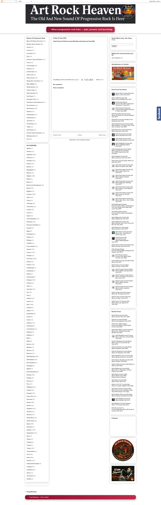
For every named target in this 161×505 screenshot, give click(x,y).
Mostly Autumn (31, 87)
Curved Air (30, 53)
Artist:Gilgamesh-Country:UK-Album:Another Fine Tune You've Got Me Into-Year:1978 (123, 223)
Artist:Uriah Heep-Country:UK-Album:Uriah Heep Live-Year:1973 (124, 171)
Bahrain (29, 166)
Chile (28, 197)
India (28, 286)
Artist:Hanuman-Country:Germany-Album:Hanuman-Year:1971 (122, 130)
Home (80, 135)
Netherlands (30, 359)
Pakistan (29, 378)
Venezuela (30, 476)
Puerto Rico (30, 396)
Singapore (30, 408)
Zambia (29, 479)
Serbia (28, 405)
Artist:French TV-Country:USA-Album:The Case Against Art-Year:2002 (121, 302)
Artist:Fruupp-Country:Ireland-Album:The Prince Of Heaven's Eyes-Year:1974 (124, 276)
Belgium (29, 176)
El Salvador (30, 234)
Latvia (28, 320)
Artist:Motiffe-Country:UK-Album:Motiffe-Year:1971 (123, 399)
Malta (28, 341)
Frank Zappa (30, 65)
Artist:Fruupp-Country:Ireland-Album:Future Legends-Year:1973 (124, 288)
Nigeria (29, 368)
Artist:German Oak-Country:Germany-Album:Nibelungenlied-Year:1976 (120, 240)
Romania (29, 399)
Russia (29, 402)
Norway (29, 375)
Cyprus (29, 215)
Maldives (29, 335)
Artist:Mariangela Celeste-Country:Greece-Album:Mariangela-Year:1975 (122, 213)
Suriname (29, 427)
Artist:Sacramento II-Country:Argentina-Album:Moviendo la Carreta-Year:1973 (123, 409)
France (29, 252)
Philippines (30, 387)
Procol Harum (31, 105)
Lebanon (29, 323)
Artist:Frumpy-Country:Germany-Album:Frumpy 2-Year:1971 (121, 297)
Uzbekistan (30, 469)
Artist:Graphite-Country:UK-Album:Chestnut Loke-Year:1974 (121, 157)
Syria (28, 436)
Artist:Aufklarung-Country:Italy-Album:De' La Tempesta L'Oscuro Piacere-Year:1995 (121, 370)
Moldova (29, 347)
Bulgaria (29, 191)
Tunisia (29, 445)
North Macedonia (32, 371)
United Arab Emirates (33, 463)
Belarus (29, 173)
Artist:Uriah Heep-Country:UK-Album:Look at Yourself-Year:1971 (124, 194)
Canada (29, 194)
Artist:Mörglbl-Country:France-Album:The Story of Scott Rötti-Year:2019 (124, 337)
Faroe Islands (31, 246)
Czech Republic (31, 218)
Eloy (28, 56)
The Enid (29, 120)
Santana (29, 111)
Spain (28, 424)
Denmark (29, 222)
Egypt (28, 231)
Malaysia (29, 332)
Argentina (29, 154)
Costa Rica (30, 206)
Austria (29, 163)
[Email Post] (81, 79)
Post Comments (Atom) (83, 140)
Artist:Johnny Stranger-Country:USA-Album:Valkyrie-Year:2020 (122, 360)
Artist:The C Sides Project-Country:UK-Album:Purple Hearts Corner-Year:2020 (121, 325)
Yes (28, 139)
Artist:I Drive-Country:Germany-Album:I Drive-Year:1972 (124, 93)
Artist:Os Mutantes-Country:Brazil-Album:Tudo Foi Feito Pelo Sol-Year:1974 (122, 342)
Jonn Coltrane (116, 58)
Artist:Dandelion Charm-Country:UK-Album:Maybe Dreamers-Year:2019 (122, 356)
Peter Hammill (31, 93)
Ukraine (29, 460)
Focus (28, 62)
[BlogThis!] (87, 80)
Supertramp (30, 117)
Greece (29, 264)
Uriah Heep (30, 130)
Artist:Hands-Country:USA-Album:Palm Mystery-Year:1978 (124, 139)
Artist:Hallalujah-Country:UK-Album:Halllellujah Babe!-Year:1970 (123, 144)
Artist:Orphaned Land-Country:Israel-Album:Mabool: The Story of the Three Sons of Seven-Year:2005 (123, 125)
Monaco (29, 350)
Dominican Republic (32, 225)
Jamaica (29, 307)
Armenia (29, 157)
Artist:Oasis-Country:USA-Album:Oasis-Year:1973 (119, 380)
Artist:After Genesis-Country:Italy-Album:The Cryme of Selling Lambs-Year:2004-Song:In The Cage (122, 390)
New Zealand (30, 362)
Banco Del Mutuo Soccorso (35, 41)
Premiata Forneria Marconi (34, 102)
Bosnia (29, 182)
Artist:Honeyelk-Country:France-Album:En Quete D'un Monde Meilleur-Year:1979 (123, 115)
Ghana (29, 261)
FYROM (29, 243)
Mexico (29, 344)
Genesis (29, 68)
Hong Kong (30, 277)
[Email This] (85, 80)
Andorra (29, 151)
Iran (28, 292)
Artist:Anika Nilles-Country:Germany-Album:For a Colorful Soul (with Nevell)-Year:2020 (122, 331)
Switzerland (30, 433)
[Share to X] (89, 80)
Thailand (29, 442)
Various (29, 473)
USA (102, 79)
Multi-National (31, 356)
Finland (29, 249)
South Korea (30, 420)
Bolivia (28, 179)
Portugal (29, 393)
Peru (28, 384)
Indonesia (29, 289)
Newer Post (57, 135)
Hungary (29, 280)
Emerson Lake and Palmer (34, 59)
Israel (28, 301)
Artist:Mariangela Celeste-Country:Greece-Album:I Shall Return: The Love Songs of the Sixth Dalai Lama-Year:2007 (123, 206)
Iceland (29, 283)
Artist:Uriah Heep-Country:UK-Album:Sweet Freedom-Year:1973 (124, 177)
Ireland (29, 298)
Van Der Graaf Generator (34, 133)
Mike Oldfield (30, 84)
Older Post (102, 135)
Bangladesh (30, 170)
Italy (28, 304)
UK (27, 454)
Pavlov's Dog (30, 90)
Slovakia (29, 411)
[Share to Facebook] (90, 80)
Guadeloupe (30, 267)
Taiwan (29, 439)
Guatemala (30, 271)
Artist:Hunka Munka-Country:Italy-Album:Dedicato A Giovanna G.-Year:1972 (124, 103)
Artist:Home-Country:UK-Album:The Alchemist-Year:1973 (122, 120)
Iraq (28, 295)
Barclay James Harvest (33, 44)
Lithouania (30, 326)
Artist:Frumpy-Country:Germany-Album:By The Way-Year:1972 (121, 293)
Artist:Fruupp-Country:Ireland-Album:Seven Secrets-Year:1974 (124, 282)
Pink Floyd (30, 96)
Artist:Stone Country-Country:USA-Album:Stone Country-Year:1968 (123, 256)
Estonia (29, 237)
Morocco (29, 353)
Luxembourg (30, 329)
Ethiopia (29, 240)
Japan (28, 310)
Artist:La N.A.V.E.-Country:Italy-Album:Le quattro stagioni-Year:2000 (122, 385)
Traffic (28, 127)
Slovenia (29, 414)
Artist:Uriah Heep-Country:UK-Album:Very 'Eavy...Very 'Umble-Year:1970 (124, 200)
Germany (29, 258)
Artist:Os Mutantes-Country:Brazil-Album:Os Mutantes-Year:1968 (122, 351)
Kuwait (29, 316)
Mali (28, 338)
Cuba (28, 212)
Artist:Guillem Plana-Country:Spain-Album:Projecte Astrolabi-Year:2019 (122, 395)
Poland (29, 390)
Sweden (29, 430)
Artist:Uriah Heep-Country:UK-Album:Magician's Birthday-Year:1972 (124, 182)
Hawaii (29, 274)
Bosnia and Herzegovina (34, 185)
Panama (29, 381)
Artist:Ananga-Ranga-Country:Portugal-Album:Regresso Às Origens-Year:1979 (123, 250)
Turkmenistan (31, 451)
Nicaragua (30, 365)
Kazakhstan (30, 313)
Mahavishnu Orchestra (33, 81)
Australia (29, 160)
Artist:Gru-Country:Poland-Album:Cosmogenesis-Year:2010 (121, 320)
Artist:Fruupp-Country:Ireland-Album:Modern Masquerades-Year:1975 (124, 270)
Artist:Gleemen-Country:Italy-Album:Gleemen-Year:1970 (120, 228)
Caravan (29, 50)
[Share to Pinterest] (92, 80)
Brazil (28, 188)
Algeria (29, 148)
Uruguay (29, 466)
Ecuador (29, 228)
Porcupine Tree (31, 99)
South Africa (30, 417)
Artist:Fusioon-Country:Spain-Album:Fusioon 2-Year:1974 (120, 265)
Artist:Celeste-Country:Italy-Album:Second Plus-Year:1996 (121, 315)
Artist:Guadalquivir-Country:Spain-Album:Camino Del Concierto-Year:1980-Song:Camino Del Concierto (122, 151)
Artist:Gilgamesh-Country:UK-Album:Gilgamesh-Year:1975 (120, 218)
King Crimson (31, 78)
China (28, 200)
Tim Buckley (30, 123)
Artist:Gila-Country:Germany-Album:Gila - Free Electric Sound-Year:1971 (124, 233)
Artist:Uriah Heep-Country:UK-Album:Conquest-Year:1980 (124, 165)
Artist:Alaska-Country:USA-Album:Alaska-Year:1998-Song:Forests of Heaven (119, 375)
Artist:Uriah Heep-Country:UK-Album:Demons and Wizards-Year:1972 (124, 188)
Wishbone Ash (31, 136)
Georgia (29, 255)
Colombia (29, 203)
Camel (28, 47)
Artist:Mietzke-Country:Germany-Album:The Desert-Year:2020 (121, 404)
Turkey (29, 448)
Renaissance (30, 108)
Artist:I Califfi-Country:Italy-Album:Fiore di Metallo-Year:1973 (121, 98)
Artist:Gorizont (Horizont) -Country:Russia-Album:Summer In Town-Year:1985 (124, 109)
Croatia (29, 209)
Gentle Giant (30, 71)
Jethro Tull (30, 74)
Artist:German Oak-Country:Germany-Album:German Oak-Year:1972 (123, 245)
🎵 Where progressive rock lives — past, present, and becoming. (80, 29)
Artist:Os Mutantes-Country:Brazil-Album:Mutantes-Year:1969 (122, 347)
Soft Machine (30, 114)
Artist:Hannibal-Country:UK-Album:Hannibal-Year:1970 (123, 134)
